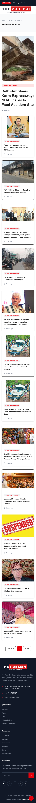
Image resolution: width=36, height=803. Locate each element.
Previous (11, 649)
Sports (4, 750)
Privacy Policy (7, 720)
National (5, 739)
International (6, 743)
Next (27, 649)
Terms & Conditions (9, 724)
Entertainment (7, 753)
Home (3, 20)
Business (5, 746)
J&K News (5, 736)
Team (4, 713)
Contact (4, 716)
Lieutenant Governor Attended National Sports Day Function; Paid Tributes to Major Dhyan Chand (23, 3)
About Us (5, 709)
